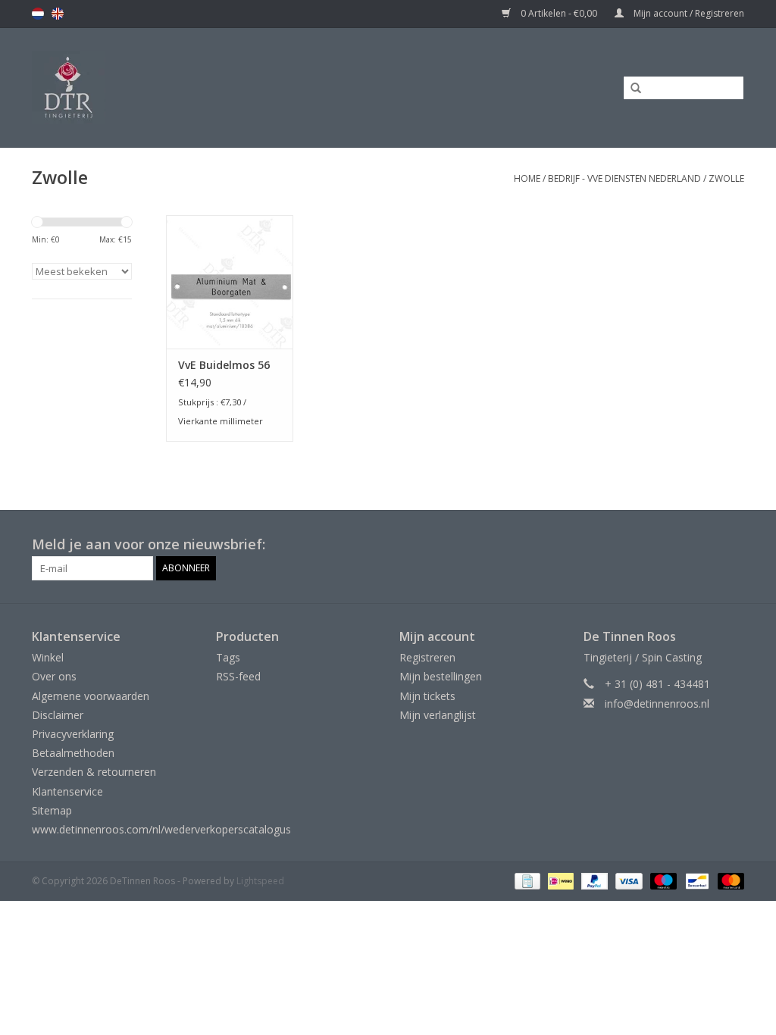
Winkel (48, 657)
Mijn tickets (427, 696)
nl (38, 14)
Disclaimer (57, 715)
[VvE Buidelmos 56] (229, 282)
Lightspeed (260, 880)
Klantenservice (67, 791)
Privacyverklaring (73, 734)
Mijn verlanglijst (437, 715)
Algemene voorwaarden (90, 696)
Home (527, 178)
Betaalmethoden (73, 753)
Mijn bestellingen (440, 676)
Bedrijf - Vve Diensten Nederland (624, 178)
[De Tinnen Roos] (161, 87)
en (58, 14)
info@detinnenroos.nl (657, 703)
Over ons (54, 676)
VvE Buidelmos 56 (224, 365)
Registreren (427, 657)
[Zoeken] (630, 89)
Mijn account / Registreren (687, 13)
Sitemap (52, 810)
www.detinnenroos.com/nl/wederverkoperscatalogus (161, 829)
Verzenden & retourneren (94, 772)
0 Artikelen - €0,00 (558, 13)
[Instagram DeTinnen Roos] (732, 545)
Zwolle (726, 178)
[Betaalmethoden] (526, 880)
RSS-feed (238, 676)
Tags (228, 657)
